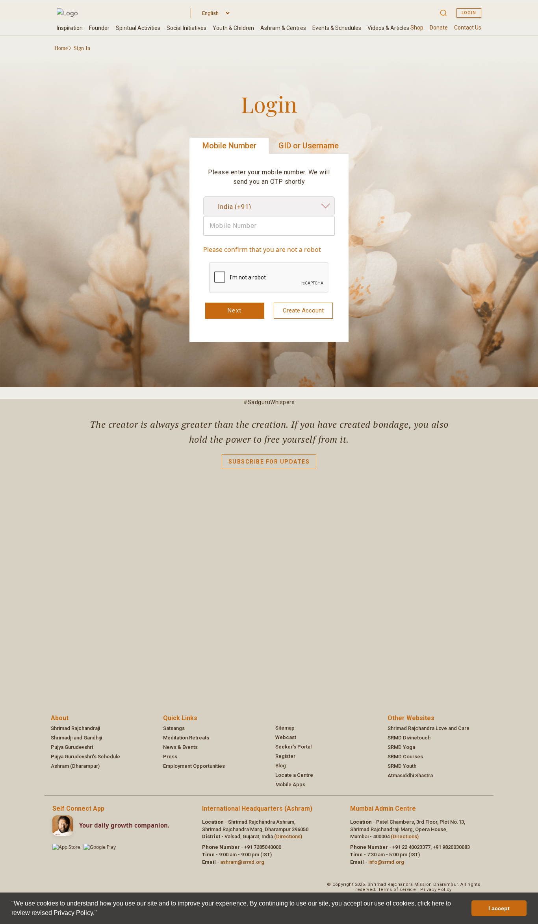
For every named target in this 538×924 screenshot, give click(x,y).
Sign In (82, 48)
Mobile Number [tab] (229, 145)
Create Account (303, 310)
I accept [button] (499, 908)
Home (61, 48)
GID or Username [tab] (308, 145)
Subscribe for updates (269, 461)
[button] (99, 914)
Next (235, 310)
